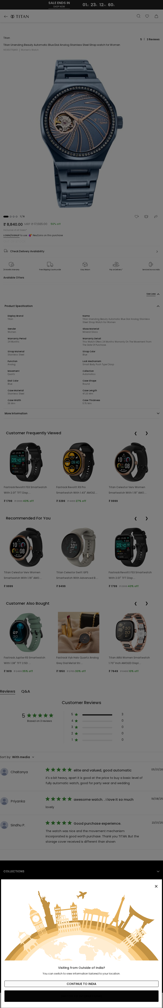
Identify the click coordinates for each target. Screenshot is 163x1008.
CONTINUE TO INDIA (81, 984)
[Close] (81, 884)
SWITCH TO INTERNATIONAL (81, 996)
